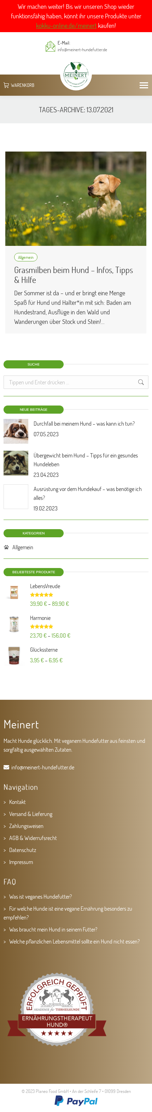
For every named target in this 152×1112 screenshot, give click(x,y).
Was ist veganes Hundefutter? (40, 896)
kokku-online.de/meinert (66, 25)
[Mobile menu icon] (143, 85)
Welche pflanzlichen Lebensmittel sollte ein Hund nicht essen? (74, 941)
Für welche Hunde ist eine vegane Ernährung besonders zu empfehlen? (68, 913)
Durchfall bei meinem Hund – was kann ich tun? (84, 423)
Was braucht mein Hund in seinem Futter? (53, 929)
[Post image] (16, 431)
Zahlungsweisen (26, 825)
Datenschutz (22, 849)
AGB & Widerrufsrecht (33, 837)
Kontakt (17, 801)
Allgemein (26, 257)
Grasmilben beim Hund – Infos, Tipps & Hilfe (73, 274)
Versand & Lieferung (30, 813)
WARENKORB (22, 85)
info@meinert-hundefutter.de (82, 49)
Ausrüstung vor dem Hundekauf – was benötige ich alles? (88, 493)
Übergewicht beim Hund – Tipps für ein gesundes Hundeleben (86, 459)
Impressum (21, 861)
